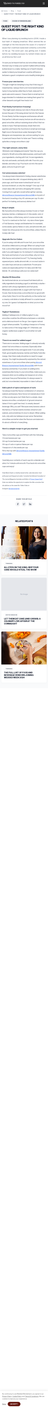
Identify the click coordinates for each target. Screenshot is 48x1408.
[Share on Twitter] (24, 504)
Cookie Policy (17, 1396)
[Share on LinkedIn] (30, 504)
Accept (14, 1404)
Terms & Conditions (32, 1396)
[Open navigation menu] (43, 3)
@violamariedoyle (14, 488)
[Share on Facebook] (17, 504)
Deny (4, 1404)
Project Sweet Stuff (36, 479)
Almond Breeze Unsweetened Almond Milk (18, 195)
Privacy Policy (7, 1396)
